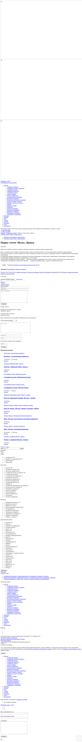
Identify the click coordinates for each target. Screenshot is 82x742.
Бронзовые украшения (13, 210)
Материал (3, 279)
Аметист (8, 522)
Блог (5, 218)
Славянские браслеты (13, 191)
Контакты (6, 223)
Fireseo (10, 645)
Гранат (8, 529)
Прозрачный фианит (11, 546)
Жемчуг (8, 530)
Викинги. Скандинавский (21, 265)
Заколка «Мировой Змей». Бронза (16, 367)
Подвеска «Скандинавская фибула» (16, 356)
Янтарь (8, 567)
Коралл (8, 537)
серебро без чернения (12, 510)
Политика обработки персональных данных (13, 639)
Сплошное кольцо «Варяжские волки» (17, 377)
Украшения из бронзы (12, 512)
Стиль (2, 454)
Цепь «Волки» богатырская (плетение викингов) (21, 419)
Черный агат (9, 564)
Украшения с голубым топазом (14, 553)
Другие (8, 462)
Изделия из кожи (10, 504)
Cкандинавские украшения (13, 476)
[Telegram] (2, 740)
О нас (5, 224)
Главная (3, 233)
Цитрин (8, 562)
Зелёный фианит (10, 533)
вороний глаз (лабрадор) (12, 525)
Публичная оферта (6, 640)
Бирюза (8, 524)
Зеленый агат (9, 532)
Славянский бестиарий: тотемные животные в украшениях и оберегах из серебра (26, 576)
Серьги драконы (11, 194)
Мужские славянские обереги (70, 272)
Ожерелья (9, 207)
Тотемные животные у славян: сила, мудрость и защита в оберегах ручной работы (26, 579)
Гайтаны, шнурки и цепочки (15, 202)
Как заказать (7, 226)
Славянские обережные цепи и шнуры (16, 485)
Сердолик (8, 550)
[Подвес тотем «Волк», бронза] (11, 234)
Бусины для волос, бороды (14, 201)
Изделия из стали (11, 505)
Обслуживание (5, 320)
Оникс (8, 545)
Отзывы (6, 221)
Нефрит (8, 543)
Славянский (9, 457)
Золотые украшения (12, 208)
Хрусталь (8, 559)
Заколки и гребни (12, 205)
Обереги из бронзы (20, 269)
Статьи (6, 220)
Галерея (6, 217)
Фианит (8, 554)
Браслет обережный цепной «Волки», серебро (20, 398)
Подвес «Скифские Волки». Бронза (16, 440)
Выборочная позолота (12, 502)
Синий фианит (10, 551)
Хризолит (8, 556)
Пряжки (9, 204)
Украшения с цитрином (13, 213)
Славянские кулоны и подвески (15, 188)
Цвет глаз (8, 561)
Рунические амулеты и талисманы (16, 200)
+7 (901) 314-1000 (5, 231)
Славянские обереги (12, 187)
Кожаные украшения (12, 211)
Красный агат (10, 538)
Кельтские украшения (13, 198)
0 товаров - (5, 181)
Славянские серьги (12, 192)
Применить (4, 570)
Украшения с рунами (12, 488)
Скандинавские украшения (14, 197)
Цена (2, 451)
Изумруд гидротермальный (13, 535)
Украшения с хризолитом (14, 214)
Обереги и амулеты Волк (7, 273)
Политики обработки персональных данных (40, 649)
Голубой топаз (10, 527)
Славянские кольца (12, 189)
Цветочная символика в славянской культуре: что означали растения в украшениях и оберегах (29, 577)
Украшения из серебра (12, 513)
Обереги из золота (11, 517)
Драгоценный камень (6, 519)
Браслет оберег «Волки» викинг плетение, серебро (21, 408)
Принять (3, 653)
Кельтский (32, 265)
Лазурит (8, 540)
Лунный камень (10, 542)
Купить (3, 282)
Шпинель (8, 566)
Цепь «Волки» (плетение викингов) (16, 429)
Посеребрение (11, 269)
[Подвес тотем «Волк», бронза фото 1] (14, 237)
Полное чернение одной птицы (14, 507)
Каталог (6, 185)
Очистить (19, 279)
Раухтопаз (9, 548)
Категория (3, 465)
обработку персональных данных (72, 649)
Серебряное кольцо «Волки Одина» (16, 387)
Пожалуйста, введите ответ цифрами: (11, 341)
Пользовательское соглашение (9, 637)
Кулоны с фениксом (12, 195)
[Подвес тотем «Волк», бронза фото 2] (14, 238)
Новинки (6, 216)
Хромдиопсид (10, 558)
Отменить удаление (21, 699)
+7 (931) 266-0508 (5, 230)
